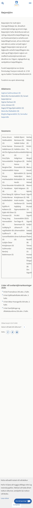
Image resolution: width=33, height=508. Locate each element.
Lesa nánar (5, 498)
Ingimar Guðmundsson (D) (11, 93)
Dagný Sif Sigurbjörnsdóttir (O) (12, 108)
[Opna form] (24, 327)
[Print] (17, 332)
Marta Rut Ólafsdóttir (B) (10, 111)
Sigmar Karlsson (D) (8, 102)
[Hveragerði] (16, 3)
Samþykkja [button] (16, 505)
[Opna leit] (2, 3)
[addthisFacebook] (8, 332)
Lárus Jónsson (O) (7, 105)
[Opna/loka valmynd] (30, 3)
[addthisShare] (12, 332)
